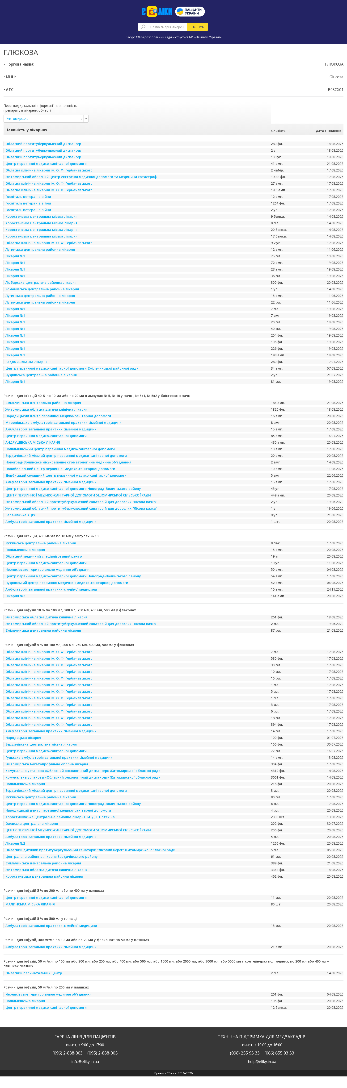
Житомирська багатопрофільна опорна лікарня (46, 764)
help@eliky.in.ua (262, 1061)
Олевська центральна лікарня (31, 823)
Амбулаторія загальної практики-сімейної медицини (51, 589)
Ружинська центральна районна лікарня (40, 543)
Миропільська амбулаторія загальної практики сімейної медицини (63, 422)
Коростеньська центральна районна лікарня (44, 876)
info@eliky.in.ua (85, 1061)
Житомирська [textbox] (45, 118)
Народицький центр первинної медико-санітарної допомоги (58, 416)
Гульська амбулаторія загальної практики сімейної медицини (59, 757)
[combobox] (162, 27)
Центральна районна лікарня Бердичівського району (51, 856)
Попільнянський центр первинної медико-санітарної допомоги (60, 449)
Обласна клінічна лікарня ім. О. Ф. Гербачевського (49, 170)
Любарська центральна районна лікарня (40, 282)
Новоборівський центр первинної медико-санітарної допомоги (60, 469)
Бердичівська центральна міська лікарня (41, 744)
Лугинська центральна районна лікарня (40, 249)
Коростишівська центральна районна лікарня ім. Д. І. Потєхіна (60, 817)
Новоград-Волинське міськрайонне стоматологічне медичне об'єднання (68, 462)
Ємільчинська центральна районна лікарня (43, 402)
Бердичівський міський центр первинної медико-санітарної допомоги (66, 455)
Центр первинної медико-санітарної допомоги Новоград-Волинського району (73, 488)
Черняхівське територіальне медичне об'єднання (48, 569)
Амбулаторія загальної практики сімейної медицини (51, 429)
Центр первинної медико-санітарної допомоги (46, 163)
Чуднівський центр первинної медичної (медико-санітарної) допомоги (66, 582)
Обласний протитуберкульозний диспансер (43, 144)
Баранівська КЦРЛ (20, 515)
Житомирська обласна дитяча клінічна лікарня (46, 409)
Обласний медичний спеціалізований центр (43, 556)
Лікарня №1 (15, 256)
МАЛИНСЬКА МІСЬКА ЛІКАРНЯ (30, 904)
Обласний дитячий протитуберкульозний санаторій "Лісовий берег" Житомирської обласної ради (90, 850)
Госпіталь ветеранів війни (28, 196)
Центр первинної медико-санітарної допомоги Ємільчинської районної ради (72, 368)
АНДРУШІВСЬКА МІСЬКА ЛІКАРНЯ (32, 442)
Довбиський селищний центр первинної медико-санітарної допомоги (66, 475)
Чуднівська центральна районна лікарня (41, 375)
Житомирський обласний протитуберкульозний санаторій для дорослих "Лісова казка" (81, 502)
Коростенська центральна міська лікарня (41, 216)
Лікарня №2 (15, 596)
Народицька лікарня (23, 737)
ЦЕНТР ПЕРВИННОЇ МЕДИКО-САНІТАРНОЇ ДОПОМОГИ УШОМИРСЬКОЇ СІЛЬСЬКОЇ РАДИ (78, 495)
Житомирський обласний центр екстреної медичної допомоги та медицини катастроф (81, 177)
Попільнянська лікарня (25, 549)
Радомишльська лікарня (26, 361)
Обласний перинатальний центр (33, 973)
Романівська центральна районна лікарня (42, 289)
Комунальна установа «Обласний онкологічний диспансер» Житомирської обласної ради (83, 770)
